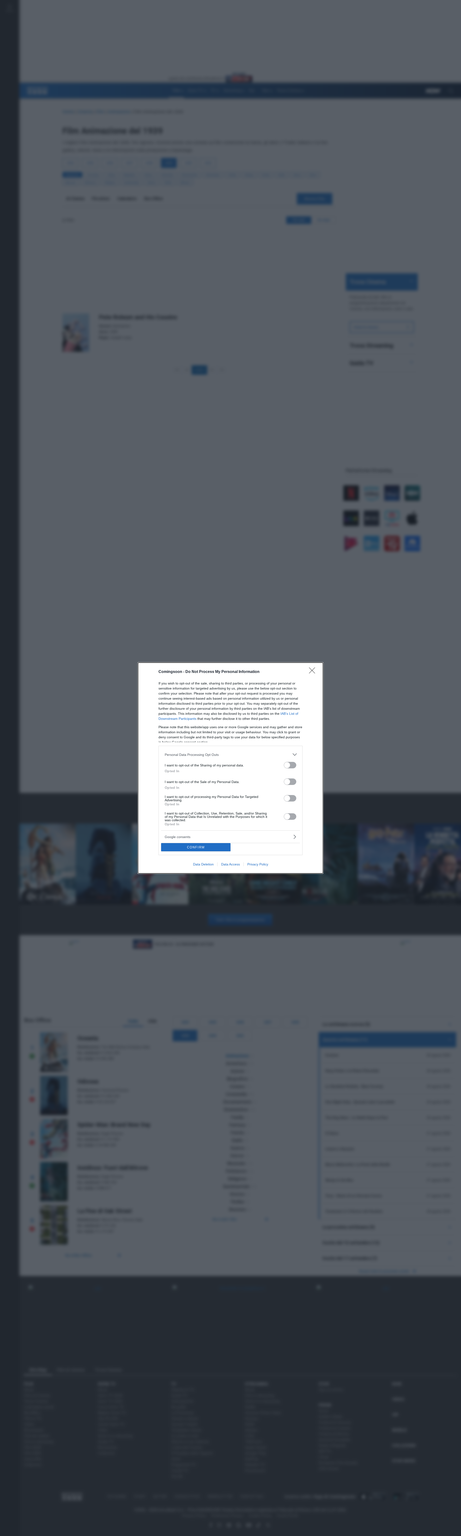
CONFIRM (196, 847)
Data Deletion (203, 864)
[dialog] (230, 768)
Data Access (230, 864)
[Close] (313, 672)
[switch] (290, 765)
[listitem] (230, 754)
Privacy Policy (257, 864)
